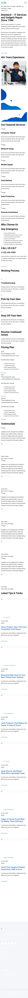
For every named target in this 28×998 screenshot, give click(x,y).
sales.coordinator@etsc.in (10, 981)
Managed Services (5, 961)
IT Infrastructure (4, 951)
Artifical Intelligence (9, 809)
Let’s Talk (3, 266)
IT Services (7, 617)
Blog (2, 965)
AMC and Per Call (5, 958)
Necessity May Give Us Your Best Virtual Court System (13, 676)
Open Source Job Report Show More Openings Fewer (13, 772)
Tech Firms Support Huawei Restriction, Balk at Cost (13, 868)
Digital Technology (8, 857)
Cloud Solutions (5, 954)
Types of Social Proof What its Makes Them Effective (13, 820)
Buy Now (3, 372)
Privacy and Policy (14, 991)
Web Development (8, 713)
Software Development (9, 665)
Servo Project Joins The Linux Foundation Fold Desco (14, 628)
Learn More (4, 53)
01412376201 (7, 978)
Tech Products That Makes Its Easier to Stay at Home (14, 724)
